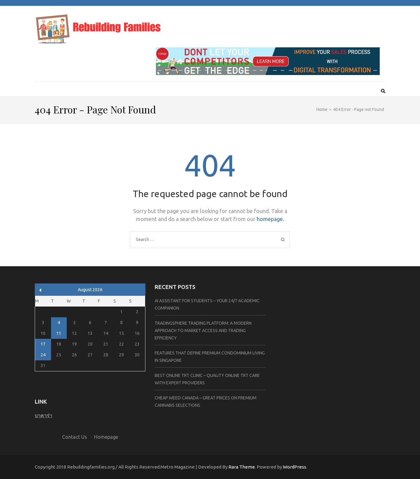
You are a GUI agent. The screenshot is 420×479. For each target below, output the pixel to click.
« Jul (40, 290)
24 (43, 354)
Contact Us (74, 437)
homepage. (270, 219)
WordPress (294, 466)
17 (43, 344)
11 (58, 333)
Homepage (106, 437)
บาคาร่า (43, 415)
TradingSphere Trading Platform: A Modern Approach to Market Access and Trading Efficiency (203, 330)
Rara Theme (241, 466)
